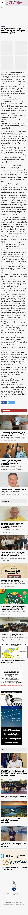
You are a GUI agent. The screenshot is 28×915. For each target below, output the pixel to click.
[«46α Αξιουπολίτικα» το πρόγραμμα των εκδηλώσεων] (14, 857)
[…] (15, 440)
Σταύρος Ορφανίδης (20, 904)
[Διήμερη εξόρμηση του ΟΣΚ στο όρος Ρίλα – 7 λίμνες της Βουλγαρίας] (14, 808)
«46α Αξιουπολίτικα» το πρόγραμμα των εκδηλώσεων (14, 868)
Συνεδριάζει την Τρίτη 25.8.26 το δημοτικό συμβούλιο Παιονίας (12, 635)
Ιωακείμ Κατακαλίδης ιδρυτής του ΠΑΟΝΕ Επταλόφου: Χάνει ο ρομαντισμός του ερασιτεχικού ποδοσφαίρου (12, 525)
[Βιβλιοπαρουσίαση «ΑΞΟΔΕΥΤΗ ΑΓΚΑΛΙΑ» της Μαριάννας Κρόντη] (14, 570)
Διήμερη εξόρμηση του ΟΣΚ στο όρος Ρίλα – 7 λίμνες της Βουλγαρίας (12, 820)
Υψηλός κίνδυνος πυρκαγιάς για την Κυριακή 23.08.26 (13, 661)
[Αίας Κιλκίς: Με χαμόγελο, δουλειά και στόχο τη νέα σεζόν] (14, 786)
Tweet (12, 403)
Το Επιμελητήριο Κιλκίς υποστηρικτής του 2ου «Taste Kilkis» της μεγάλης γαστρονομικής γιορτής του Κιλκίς (13, 607)
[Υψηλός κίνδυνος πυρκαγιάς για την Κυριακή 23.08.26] (14, 650)
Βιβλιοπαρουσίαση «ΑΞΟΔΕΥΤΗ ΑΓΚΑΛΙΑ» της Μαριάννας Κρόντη (12, 580)
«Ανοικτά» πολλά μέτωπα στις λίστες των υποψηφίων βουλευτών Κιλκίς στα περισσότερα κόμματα (13, 433)
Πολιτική (3, 26)
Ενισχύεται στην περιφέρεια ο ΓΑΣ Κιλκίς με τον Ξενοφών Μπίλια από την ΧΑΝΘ (13, 844)
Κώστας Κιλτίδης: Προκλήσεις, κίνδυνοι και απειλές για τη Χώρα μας (14, 490)
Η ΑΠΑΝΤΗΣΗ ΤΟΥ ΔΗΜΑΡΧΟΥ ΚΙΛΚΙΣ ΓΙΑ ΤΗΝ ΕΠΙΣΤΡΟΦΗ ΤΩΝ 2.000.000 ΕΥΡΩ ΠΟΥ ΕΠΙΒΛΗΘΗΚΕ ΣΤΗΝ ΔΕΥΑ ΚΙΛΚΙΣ (14, 772)
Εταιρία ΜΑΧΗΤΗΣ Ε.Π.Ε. (9, 904)
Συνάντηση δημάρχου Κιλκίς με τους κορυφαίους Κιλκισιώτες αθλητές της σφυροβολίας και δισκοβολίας (13, 553)
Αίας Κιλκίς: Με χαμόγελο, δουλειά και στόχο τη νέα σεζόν (13, 797)
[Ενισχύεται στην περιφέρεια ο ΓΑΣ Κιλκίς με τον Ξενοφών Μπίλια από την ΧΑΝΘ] (14, 833)
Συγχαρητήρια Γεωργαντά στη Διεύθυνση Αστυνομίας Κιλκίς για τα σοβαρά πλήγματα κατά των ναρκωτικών (13, 462)
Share (4, 403)
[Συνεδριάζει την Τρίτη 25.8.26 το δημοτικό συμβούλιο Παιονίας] (14, 624)
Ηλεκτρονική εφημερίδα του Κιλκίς (13, 902)
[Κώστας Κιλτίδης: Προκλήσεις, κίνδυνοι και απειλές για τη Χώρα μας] (14, 479)
